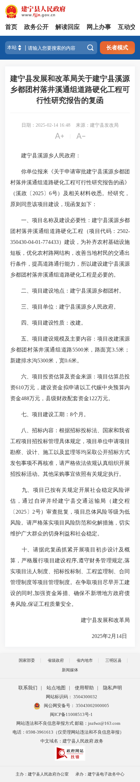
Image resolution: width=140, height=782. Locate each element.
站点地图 (56, 687)
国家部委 (27, 660)
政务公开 (36, 27)
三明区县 (113, 660)
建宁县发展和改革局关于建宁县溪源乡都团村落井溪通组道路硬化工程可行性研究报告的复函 (70, 89)
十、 (27, 549)
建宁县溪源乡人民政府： (45, 155)
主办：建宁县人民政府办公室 (42, 774)
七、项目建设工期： (45, 414)
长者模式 (117, 47)
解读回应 (67, 27)
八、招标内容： (40, 430)
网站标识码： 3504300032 (71, 696)
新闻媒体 (70, 670)
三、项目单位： (40, 307)
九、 (27, 490)
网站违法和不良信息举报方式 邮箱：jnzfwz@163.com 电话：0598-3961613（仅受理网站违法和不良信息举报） (68, 728)
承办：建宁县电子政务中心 (99, 774)
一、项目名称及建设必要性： (56, 220)
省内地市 (84, 660)
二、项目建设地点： (45, 291)
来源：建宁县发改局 (97, 125)
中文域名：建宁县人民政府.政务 (71, 741)
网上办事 (99, 27)
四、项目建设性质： (45, 323)
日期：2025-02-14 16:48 (45, 125)
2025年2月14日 (105, 636)
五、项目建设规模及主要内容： (59, 339)
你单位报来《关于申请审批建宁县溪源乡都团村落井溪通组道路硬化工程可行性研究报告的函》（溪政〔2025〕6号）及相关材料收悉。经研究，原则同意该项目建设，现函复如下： (70, 188)
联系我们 (27, 687)
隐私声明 (112, 687)
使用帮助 (84, 687)
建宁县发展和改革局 (100, 620)
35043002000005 (92, 705)
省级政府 (56, 660)
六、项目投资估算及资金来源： (59, 376)
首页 (11, 27)
